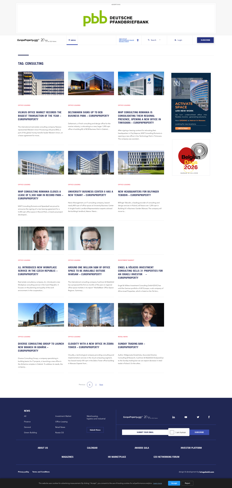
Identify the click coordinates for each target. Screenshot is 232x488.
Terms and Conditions (41, 472)
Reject (187, 483)
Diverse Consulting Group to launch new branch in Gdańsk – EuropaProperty (41, 347)
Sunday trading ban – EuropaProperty (131, 345)
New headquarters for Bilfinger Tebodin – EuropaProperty (138, 193)
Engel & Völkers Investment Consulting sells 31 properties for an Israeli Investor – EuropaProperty (140, 272)
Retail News (123, 337)
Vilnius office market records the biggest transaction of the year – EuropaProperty (39, 116)
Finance (27, 421)
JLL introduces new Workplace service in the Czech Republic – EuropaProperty (38, 271)
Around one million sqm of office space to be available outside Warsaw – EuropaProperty (89, 271)
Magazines (67, 456)
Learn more (157, 483)
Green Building (30, 432)
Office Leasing (24, 105)
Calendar (92, 447)
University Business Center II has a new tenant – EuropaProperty (90, 193)
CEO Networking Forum (166, 456)
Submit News (95, 430)
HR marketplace (117, 456)
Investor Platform (191, 447)
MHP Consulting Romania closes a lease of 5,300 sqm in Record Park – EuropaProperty (40, 195)
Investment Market (126, 260)
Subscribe (205, 40)
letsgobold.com (207, 472)
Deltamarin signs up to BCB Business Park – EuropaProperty (88, 114)
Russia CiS (59, 432)
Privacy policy (23, 472)
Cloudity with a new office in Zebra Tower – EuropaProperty (91, 345)
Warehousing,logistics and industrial (96, 417)
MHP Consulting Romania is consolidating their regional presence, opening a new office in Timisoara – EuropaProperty (139, 117)
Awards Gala (142, 447)
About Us (43, 447)
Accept (174, 483)
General (27, 427)
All (25, 416)
